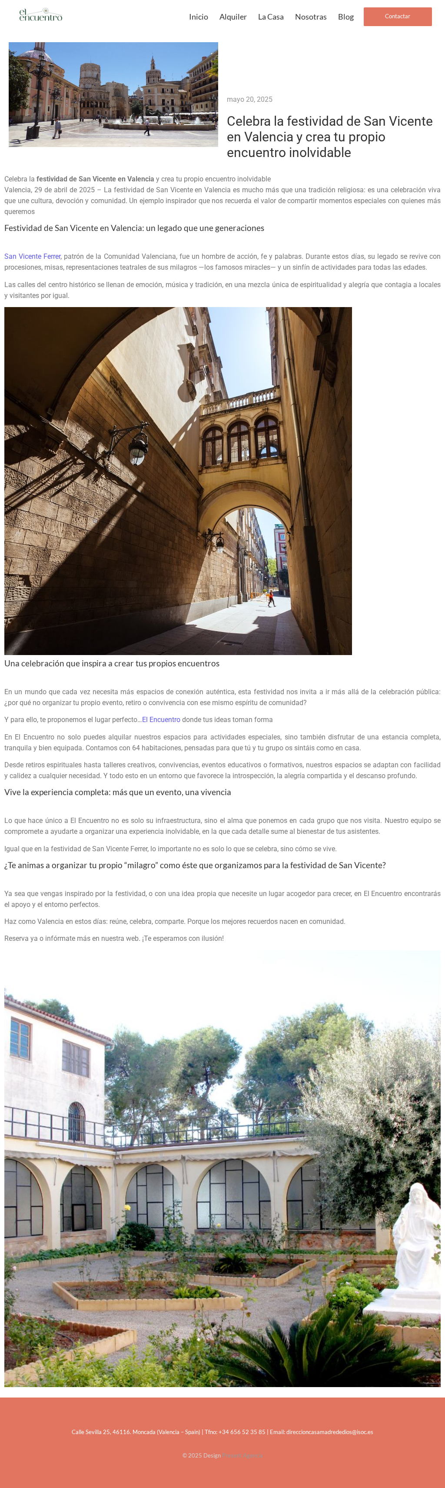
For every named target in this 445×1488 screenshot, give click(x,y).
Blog (346, 16)
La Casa (271, 16)
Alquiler (233, 16)
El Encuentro (161, 720)
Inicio (198, 16)
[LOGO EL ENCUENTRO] (41, 15)
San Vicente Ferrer (32, 256)
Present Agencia (242, 1455)
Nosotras (311, 16)
